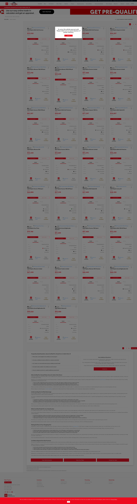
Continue (68, 35)
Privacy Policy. (114, 499)
